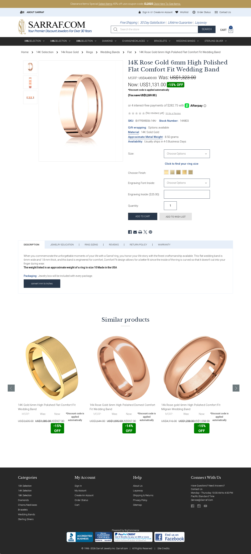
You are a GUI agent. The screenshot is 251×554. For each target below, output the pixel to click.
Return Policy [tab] (138, 244)
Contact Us (196, 489)
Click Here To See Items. (167, 3)
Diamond (107, 40)
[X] (145, 232)
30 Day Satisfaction (152, 22)
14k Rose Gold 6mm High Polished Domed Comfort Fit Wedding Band (122, 407)
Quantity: (133, 205)
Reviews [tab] (114, 244)
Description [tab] (31, 244)
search (207, 29)
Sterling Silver (214, 40)
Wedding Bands (185, 40)
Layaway (201, 22)
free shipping (128, 22)
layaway (138, 490)
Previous (11, 388)
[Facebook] (130, 232)
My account (80, 490)
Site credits (163, 548)
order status (204, 12)
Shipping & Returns (143, 495)
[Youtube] (206, 506)
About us (138, 485)
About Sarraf (35, 12)
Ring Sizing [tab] (91, 244)
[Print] (140, 232)
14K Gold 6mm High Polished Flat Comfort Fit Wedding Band (47, 407)
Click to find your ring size (181, 163)
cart (77, 505)
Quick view (74, 441)
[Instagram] (199, 506)
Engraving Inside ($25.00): (143, 194)
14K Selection (25, 490)
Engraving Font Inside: (141, 183)
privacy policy (140, 500)
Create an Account (163, 12)
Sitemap (137, 505)
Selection (32, 40)
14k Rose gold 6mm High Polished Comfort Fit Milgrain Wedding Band (190, 407)
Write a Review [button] (173, 113)
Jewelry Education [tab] (62, 244)
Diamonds (23, 500)
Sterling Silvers (26, 519)
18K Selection (25, 495)
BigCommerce (132, 530)
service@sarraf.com (202, 500)
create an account (84, 495)
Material (133, 132)
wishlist (184, 12)
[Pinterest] (150, 232)
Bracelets (160, 40)
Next (236, 388)
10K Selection (25, 485)
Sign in (146, 12)
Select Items (105, 3)
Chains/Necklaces (133, 40)
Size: (131, 153)
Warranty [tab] (164, 244)
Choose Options (34, 441)
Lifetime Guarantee (180, 22)
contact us (225, 12)
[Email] (135, 232)
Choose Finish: (137, 173)
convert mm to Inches (42, 283)
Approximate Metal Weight (145, 137)
